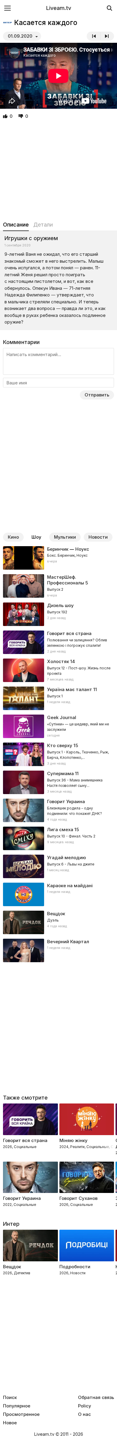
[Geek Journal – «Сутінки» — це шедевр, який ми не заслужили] (58, 726)
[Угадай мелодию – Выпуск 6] (58, 866)
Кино (13, 537)
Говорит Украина (22, 1198)
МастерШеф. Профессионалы (65, 580)
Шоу (36, 537)
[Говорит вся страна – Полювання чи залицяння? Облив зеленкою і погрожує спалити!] (58, 642)
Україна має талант (69, 689)
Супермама (60, 773)
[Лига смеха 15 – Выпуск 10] (58, 838)
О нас (84, 1414)
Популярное (16, 1406)
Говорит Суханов (78, 1198)
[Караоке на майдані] (58, 894)
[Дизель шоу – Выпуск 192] (58, 614)
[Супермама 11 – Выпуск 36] (58, 782)
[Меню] (7, 8)
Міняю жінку (73, 1140)
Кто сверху (59, 745)
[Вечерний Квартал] (58, 950)
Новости (98, 537)
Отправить (97, 395)
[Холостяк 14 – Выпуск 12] (58, 670)
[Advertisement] (58, 170)
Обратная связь (96, 1397)
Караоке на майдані (70, 885)
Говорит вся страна (25, 1140)
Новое (10, 1423)
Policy (84, 1406)
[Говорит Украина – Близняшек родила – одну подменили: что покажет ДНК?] (58, 810)
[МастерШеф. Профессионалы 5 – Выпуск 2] (58, 586)
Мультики (65, 537)
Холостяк (58, 661)
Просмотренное (21, 1414)
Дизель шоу (60, 605)
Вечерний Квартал (68, 941)
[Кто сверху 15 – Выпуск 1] (58, 754)
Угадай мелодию (66, 857)
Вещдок (56, 913)
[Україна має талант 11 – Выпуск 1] (58, 698)
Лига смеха (60, 829)
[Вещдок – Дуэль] (58, 922)
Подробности (74, 1266)
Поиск (10, 1397)
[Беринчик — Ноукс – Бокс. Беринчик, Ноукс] (58, 558)
